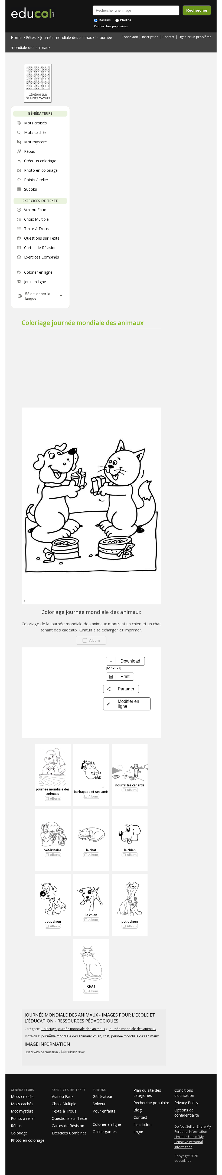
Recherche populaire (151, 1102)
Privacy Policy (186, 1102)
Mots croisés (22, 1096)
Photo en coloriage (27, 1140)
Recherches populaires (111, 26)
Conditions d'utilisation (184, 1093)
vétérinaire (52, 850)
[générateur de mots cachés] (38, 101)
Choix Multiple (64, 1103)
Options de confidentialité (186, 1112)
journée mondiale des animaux (53, 791)
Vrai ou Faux (62, 1096)
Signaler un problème (194, 37)
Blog (137, 1110)
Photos (125, 20)
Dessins (104, 20)
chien (97, 1036)
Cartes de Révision (68, 1125)
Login (138, 1131)
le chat (91, 850)
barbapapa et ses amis (91, 791)
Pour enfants (104, 1111)
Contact (168, 37)
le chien (130, 850)
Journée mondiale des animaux (67, 37)
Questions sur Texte (69, 1118)
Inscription (150, 37)
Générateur (102, 1096)
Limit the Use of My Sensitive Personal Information (189, 1141)
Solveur (99, 1103)
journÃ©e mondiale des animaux (66, 1036)
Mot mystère (22, 1111)
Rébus (16, 1125)
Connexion (130, 37)
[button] (127, 703)
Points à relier (23, 1118)
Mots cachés (22, 1103)
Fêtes (31, 37)
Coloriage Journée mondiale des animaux (73, 1029)
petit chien (53, 921)
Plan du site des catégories (147, 1093)
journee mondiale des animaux (135, 1036)
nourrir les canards (129, 785)
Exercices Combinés (69, 1133)
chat (106, 1036)
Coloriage (19, 1133)
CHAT (91, 986)
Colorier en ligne (107, 1124)
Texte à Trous (64, 1111)
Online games (105, 1131)
